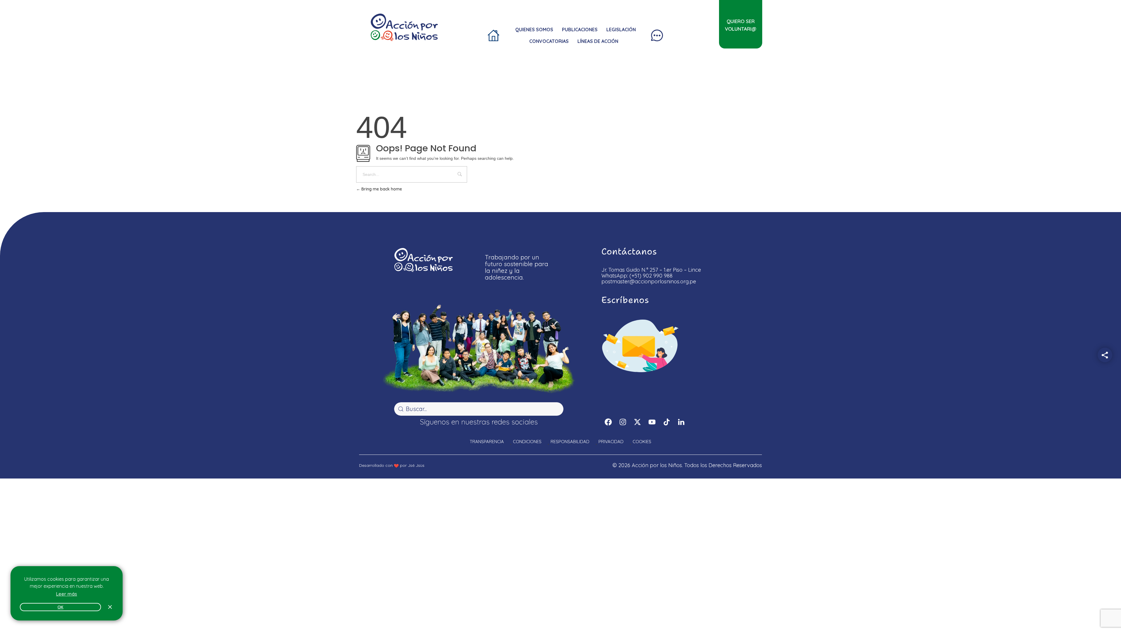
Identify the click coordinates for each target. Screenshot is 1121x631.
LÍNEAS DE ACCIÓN (597, 41)
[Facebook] (608, 422)
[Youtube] (652, 422)
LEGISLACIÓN (621, 29)
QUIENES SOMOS (534, 29)
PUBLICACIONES (580, 29)
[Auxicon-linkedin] (681, 422)
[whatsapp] (1104, 611)
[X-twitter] (637, 422)
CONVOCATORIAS (549, 41)
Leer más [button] (66, 594)
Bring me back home (381, 189)
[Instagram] (622, 422)
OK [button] (60, 607)
